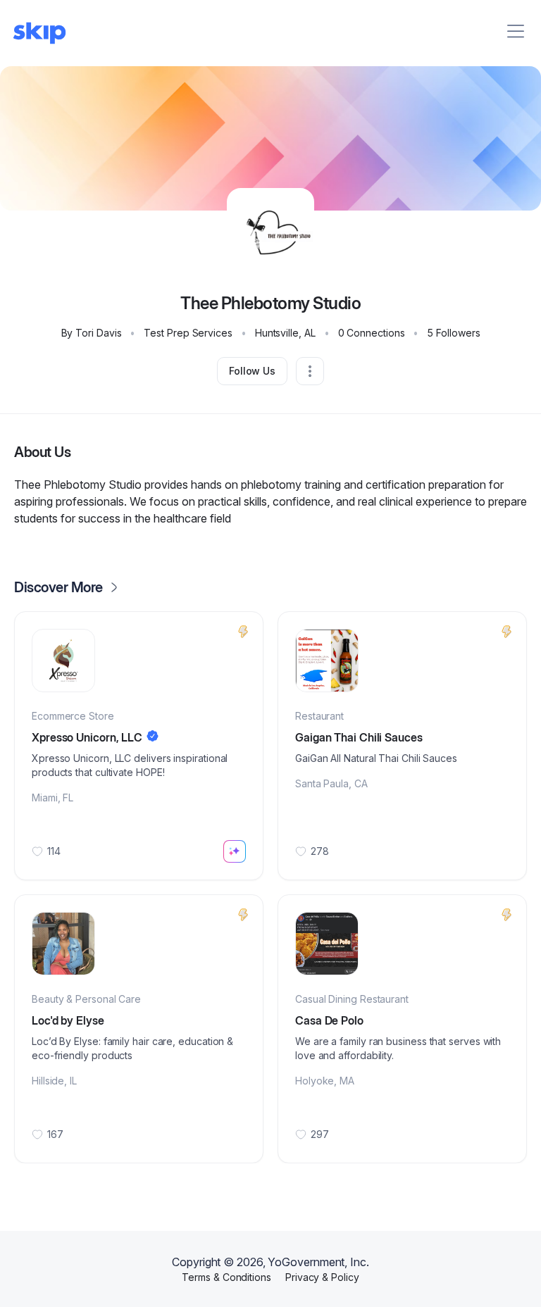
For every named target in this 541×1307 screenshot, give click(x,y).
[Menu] (515, 31)
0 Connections (371, 333)
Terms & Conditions (226, 1277)
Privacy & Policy (322, 1277)
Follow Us (252, 371)
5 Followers (453, 333)
